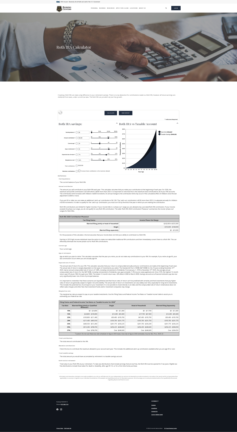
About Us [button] (142, 8)
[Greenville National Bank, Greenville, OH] (63, 8)
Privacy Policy (59, 428)
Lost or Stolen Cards (157, 414)
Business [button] (102, 8)
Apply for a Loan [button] (122, 8)
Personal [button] (94, 8)
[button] (88, 123)
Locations (154, 408)
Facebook (57, 409)
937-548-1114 (64, 404)
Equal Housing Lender (171, 428)
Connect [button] (155, 401)
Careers (153, 405)
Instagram (61, 409)
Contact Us (154, 411)
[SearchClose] (166, 8)
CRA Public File (67, 428)
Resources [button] (111, 8)
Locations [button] (134, 8)
